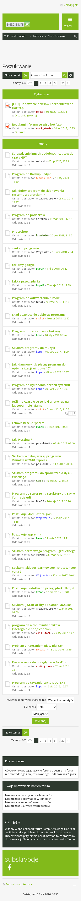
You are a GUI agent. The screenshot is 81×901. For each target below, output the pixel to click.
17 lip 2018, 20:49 (57, 268)
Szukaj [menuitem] (75, 37)
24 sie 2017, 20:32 (57, 427)
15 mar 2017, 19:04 (64, 575)
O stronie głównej (26, 115)
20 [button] (62, 83)
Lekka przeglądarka (26, 281)
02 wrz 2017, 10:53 (57, 389)
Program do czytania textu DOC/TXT (38, 683)
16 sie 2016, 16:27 (57, 686)
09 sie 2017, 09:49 (64, 443)
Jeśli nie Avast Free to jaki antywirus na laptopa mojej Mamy (40, 403)
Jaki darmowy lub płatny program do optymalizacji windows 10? (39, 366)
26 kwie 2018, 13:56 (57, 302)
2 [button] (40, 83)
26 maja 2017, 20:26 (59, 501)
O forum (20, 132)
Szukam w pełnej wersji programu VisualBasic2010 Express (36, 458)
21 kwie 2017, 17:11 (57, 538)
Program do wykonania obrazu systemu (41, 385)
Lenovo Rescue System (28, 423)
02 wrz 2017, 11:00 (57, 351)
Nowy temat (12, 75)
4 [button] (50, 83)
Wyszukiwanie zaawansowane (71, 75)
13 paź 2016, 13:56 (60, 649)
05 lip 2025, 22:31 (58, 161)
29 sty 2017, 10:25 (64, 633)
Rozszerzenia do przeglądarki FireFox (39, 662)
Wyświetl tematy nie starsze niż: (26, 700)
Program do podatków (28, 215)
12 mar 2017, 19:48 (57, 592)
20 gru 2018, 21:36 (61, 235)
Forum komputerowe (19, 884)
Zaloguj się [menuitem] (71, 5)
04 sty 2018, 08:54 (55, 335)
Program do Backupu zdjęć (31, 174)
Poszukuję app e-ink (26, 534)
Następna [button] (67, 83)
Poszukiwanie (16, 66)
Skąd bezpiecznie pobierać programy (38, 315)
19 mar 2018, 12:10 (58, 318)
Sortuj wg (30, 706)
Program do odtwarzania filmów (35, 298)
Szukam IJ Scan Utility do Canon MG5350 (41, 605)
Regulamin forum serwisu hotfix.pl (37, 124)
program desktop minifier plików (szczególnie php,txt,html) (36, 627)
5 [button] (55, 83)
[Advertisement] (41, 54)
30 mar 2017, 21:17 (58, 555)
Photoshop (20, 232)
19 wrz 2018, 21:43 (63, 252)
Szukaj (65, 75)
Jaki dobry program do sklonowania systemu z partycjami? (38, 193)
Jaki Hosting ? (22, 439)
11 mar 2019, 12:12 (60, 219)
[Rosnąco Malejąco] (40, 714)
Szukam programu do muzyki (33, 348)
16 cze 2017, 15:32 (57, 481)
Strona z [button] (30, 83)
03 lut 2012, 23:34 (56, 112)
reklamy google (23, 265)
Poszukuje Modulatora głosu (32, 514)
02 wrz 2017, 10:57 (57, 372)
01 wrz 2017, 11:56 (58, 409)
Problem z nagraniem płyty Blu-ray (37, 646)
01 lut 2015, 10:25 (64, 128)
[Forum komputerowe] (43, 25)
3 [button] (45, 83)
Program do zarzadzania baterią (36, 331)
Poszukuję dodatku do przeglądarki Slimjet (43, 588)
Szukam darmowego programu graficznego (44, 551)
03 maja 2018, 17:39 (59, 285)
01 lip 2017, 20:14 (62, 464)
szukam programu (25, 248)
